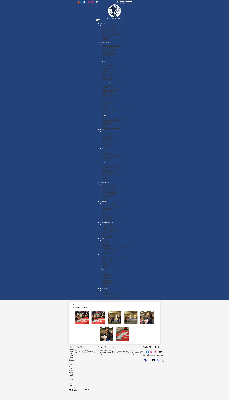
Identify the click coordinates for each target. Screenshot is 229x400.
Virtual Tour (106, 41)
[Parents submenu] (105, 115)
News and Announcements (110, 52)
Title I (105, 147)
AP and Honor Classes (109, 70)
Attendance (106, 136)
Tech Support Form (108, 153)
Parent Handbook (108, 123)
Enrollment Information (109, 31)
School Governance (108, 33)
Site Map (105, 152)
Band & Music (107, 68)
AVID (105, 71)
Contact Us (106, 38)
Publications (106, 94)
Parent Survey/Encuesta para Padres (113, 155)
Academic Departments (109, 65)
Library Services (108, 76)
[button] (100, 184)
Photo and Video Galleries (110, 95)
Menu (98, 20)
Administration (107, 134)
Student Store (107, 144)
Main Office (106, 132)
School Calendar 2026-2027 (111, 157)
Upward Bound (107, 79)
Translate (130, 3)
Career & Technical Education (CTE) (113, 67)
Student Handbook (108, 112)
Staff (104, 60)
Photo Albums (107, 36)
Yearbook (106, 105)
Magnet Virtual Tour (109, 54)
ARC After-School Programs (111, 89)
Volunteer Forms (108, 121)
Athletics (105, 87)
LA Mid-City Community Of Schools (113, 26)
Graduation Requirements (110, 110)
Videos (105, 58)
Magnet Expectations (109, 49)
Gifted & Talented (108, 73)
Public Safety (107, 142)
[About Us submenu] (100, 25)
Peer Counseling (108, 97)
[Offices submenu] (100, 131)
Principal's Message (108, 28)
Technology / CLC (108, 145)
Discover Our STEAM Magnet (112, 46)
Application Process (108, 55)
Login (73, 390)
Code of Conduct (108, 108)
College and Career (108, 140)
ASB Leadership (108, 86)
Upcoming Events (108, 126)
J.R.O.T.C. (106, 92)
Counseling (106, 139)
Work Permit (106, 113)
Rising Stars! (106, 102)
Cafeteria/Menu (107, 137)
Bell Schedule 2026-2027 (110, 158)
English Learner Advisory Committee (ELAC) (116, 118)
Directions (106, 39)
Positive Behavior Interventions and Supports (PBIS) (118, 107)
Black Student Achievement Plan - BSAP (115, 81)
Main (74, 307)
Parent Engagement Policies (111, 128)
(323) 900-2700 (71, 377)
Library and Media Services (111, 104)
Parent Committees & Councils (112, 120)
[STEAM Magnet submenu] (100, 44)
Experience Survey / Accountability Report (115, 34)
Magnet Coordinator (109, 47)
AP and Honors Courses (110, 50)
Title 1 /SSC (106, 124)
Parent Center (107, 116)
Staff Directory (107, 30)
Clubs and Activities (109, 91)
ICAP (105, 75)
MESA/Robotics (108, 78)
